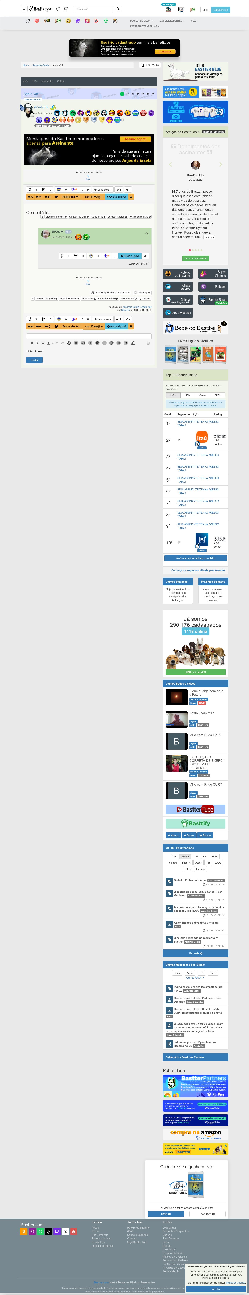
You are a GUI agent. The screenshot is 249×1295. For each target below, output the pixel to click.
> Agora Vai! (146, 306)
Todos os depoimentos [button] (195, 258)
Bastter (41, 107)
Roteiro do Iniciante (138, 1227)
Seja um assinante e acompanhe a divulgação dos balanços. (178, 594)
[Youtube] (73, 1231)
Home (26, 65)
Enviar (34, 360)
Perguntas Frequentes (176, 1231)
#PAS (130, 1231)
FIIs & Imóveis (100, 1235)
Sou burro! (36, 351)
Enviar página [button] (151, 64)
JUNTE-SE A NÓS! (196, 672)
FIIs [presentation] (188, 395)
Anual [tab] (215, 856)
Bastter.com (101, 1282)
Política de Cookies (235, 1282)
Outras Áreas (194, 977)
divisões (222, 303)
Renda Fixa (98, 1242)
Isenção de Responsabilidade (173, 1251)
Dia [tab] (174, 856)
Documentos (47, 80)
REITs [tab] (188, 868)
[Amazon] (23, 1231)
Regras (167, 1245)
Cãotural (132, 1238)
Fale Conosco (171, 1238)
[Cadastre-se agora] (124, 49)
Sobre (166, 1242)
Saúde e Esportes (137, 1235)
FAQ (34, 80)
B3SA (202, 550)
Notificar (145, 298)
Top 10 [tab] (187, 862)
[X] (65, 1231)
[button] (24, 9)
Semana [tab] (185, 856)
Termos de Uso (171, 1271)
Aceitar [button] (216, 1289)
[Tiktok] (48, 1231)
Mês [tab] (196, 856)
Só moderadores (116, 216)
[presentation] (32, 343)
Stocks (95, 1231)
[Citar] (131, 197)
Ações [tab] (198, 862)
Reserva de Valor (102, 1238)
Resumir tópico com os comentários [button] (112, 292)
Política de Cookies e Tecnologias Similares (175, 1258)
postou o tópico (198, 988)
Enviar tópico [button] (144, 292)
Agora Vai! (31, 93)
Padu (57, 231)
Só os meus (97, 216)
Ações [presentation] (173, 395)
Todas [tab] (177, 972)
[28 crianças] (168, 9)
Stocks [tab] (218, 862)
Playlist (206, 835)
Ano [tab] (205, 856)
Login (206, 9)
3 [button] (36, 189)
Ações (95, 1227)
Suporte (167, 1235)
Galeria (61, 80)
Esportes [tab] (200, 868)
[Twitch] (57, 1231)
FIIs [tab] (208, 862)
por (199, 882)
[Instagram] (32, 1231)
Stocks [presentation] (202, 395)
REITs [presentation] (217, 395)
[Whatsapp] (40, 1231)
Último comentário (139, 216)
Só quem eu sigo (78, 216)
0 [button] (50, 189)
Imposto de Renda (102, 1245)
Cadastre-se (221, 9)
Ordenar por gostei (55, 216)
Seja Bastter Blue (137, 1242)
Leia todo (209, 237)
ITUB (202, 447)
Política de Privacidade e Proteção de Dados (177, 1265)
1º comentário (128, 298)
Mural (25, 80)
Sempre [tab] (173, 862)
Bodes (190, 835)
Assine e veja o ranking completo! (195, 558)
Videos (174, 835)
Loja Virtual (169, 1227)
